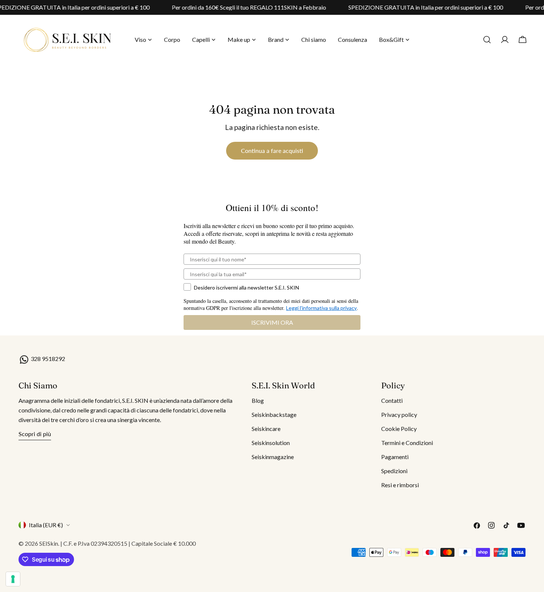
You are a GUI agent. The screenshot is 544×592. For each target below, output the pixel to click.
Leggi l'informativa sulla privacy (321, 308)
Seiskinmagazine (273, 456)
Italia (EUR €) (46, 524)
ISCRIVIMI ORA (272, 322)
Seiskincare (266, 428)
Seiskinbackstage (274, 414)
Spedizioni (394, 470)
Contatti (392, 400)
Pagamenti (395, 456)
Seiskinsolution (271, 442)
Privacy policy (399, 414)
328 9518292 (47, 358)
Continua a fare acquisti (272, 150)
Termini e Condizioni (407, 442)
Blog (258, 400)
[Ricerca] (487, 39)
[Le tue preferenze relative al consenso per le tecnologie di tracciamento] (13, 579)
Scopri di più (35, 433)
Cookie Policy (399, 428)
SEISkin (48, 543)
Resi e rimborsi (400, 484)
